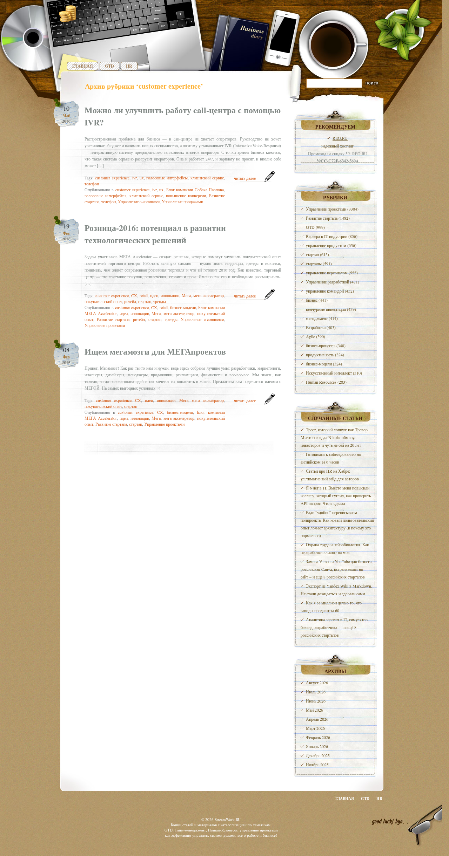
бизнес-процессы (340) (326, 345)
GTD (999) (315, 227)
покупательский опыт (103, 301)
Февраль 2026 (318, 737)
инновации (170, 295)
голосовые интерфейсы (167, 177)
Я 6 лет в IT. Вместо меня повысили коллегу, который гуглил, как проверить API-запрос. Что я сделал (336, 495)
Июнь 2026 (316, 701)
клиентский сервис (207, 177)
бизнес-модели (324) (324, 364)
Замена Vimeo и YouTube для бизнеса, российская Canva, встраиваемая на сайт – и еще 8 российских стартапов (337, 569)
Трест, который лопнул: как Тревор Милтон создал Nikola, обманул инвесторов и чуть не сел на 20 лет (334, 437)
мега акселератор (208, 295)
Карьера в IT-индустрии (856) (331, 236)
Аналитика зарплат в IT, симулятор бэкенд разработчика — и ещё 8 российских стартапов (334, 627)
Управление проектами (105, 325)
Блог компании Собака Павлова (195, 189)
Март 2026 (315, 728)
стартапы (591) (319, 263)
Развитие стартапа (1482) (328, 218)
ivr (134, 177)
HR (129, 66)
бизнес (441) (317, 300)
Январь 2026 (317, 746)
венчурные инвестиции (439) (331, 309)
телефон (92, 183)
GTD (109, 66)
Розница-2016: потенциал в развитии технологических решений (155, 233)
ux (142, 177)
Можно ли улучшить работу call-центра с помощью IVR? (183, 116)
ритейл (130, 301)
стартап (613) (317, 254)
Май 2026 (314, 710)
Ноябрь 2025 (317, 764)
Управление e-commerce (139, 201)
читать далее (245, 178)
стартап (144, 301)
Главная (82, 66)
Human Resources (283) (326, 382)
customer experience (112, 177)
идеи (154, 295)
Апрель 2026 (317, 719)
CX (134, 295)
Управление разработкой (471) (332, 282)
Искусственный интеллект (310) (334, 373)
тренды (159, 301)
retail (144, 295)
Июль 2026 (316, 691)
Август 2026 (317, 682)
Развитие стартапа (113, 319)
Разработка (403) (321, 327)
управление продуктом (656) (331, 245)
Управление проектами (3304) (332, 209)
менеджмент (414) (322, 318)
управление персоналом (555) (332, 272)
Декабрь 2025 (318, 755)
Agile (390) (315, 336)
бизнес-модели (183, 307)
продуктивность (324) (325, 354)
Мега (186, 295)
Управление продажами (182, 201)
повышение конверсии (186, 195)
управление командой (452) (330, 291)
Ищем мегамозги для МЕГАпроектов (155, 351)
